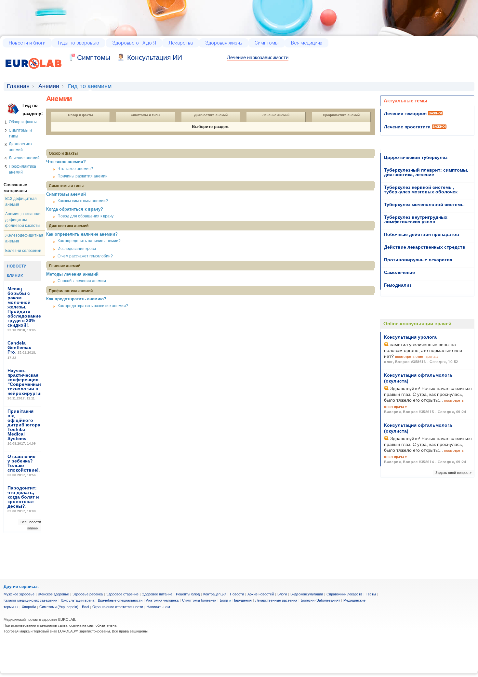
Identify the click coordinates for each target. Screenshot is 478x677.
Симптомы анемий (66, 194)
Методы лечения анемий (72, 274)
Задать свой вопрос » (453, 473)
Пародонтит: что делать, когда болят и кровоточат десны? (23, 497)
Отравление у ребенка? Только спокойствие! (23, 463)
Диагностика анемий (211, 115)
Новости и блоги (27, 43)
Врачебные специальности (120, 600)
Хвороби (29, 607)
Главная (18, 86)
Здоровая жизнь (223, 43)
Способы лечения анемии (82, 281)
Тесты (371, 594)
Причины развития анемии (83, 176)
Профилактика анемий (341, 115)
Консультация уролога (410, 337)
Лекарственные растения (276, 600)
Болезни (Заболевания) (320, 600)
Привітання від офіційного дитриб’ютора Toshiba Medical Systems (23, 425)
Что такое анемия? (66, 161)
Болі (85, 607)
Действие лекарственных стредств (424, 247)
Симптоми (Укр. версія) (58, 607)
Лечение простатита (407, 126)
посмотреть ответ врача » (416, 356)
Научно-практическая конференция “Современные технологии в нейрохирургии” (26, 382)
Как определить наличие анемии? (82, 234)
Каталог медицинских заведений (30, 600)
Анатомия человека (162, 600)
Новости (237, 594)
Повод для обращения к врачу (85, 216)
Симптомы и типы (145, 115)
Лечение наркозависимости (257, 57)
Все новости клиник (30, 525)
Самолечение (399, 272)
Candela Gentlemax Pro (19, 347)
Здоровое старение (122, 594)
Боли (224, 600)
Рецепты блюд (188, 594)
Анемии (48, 86)
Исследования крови (77, 248)
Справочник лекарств (344, 594)
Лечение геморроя (405, 113)
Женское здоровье (53, 594)
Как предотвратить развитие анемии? (93, 306)
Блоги (282, 594)
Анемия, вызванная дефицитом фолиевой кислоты (23, 220)
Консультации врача (77, 600)
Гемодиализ (398, 285)
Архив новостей (260, 594)
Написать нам (158, 607)
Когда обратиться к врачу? (74, 209)
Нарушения (242, 600)
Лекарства (180, 43)
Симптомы (267, 43)
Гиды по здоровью (78, 43)
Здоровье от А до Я (134, 43)
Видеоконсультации (306, 594)
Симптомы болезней (199, 600)
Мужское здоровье (19, 594)
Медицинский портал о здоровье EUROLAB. (40, 619)
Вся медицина (306, 43)
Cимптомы (93, 57)
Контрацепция (214, 594)
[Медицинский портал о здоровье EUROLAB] (34, 72)
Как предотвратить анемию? (76, 298)
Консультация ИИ (154, 57)
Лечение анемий (24, 158)
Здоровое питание (157, 594)
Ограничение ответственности (117, 607)
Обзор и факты (23, 122)
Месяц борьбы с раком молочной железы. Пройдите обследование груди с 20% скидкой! (24, 307)
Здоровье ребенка (88, 594)
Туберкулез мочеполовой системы (424, 204)
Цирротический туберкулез (415, 157)
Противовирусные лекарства (418, 259)
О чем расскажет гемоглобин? (85, 256)
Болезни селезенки (23, 250)
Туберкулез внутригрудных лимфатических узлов (415, 219)
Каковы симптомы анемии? (83, 201)
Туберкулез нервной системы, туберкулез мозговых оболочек (421, 189)
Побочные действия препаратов (421, 234)
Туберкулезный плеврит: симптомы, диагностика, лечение (426, 172)
